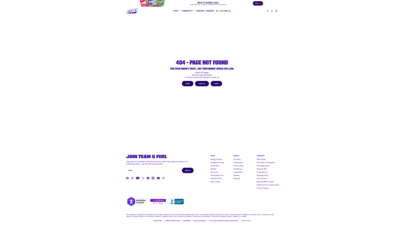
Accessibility (187, 220)
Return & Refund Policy (265, 182)
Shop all (202, 84)
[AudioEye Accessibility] (136, 201)
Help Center (261, 159)
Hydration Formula (217, 162)
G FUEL (248, 221)
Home (187, 84)
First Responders (263, 166)
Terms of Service (263, 188)
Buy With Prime (216, 178)
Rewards (237, 178)
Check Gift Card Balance (266, 162)
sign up (188, 170)
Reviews (237, 175)
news (216, 84)
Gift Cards (214, 172)
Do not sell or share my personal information (223, 220)
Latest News (238, 172)
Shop (258, 3)
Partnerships (238, 162)
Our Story (237, 159)
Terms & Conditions (200, 220)
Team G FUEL (239, 166)
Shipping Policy (262, 175)
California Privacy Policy (172, 220)
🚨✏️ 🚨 (223, 11)
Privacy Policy (262, 178)
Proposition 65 (262, 172)
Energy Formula (216, 159)
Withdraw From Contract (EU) (268, 185)
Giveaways (238, 169)
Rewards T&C (262, 169)
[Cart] (276, 11)
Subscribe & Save (216, 175)
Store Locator (215, 182)
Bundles (213, 169)
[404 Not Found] (132, 11)
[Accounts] (272, 11)
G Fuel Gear (214, 166)
